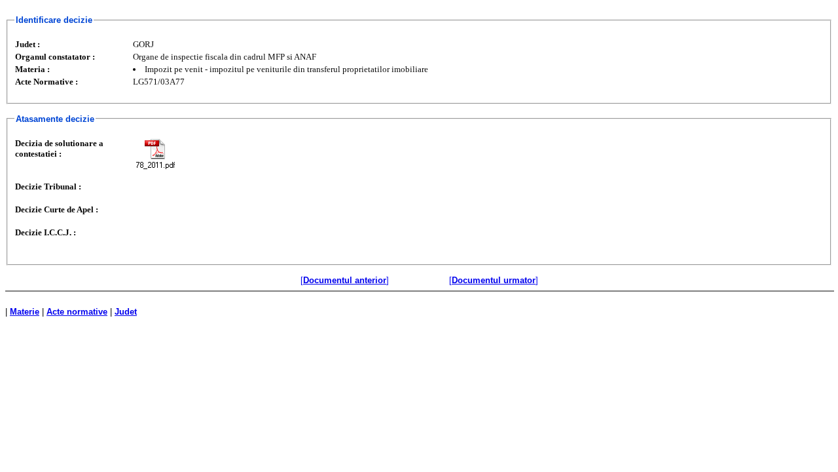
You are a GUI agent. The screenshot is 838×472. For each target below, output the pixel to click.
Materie (24, 312)
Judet (126, 312)
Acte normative (76, 312)
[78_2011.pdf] (155, 153)
